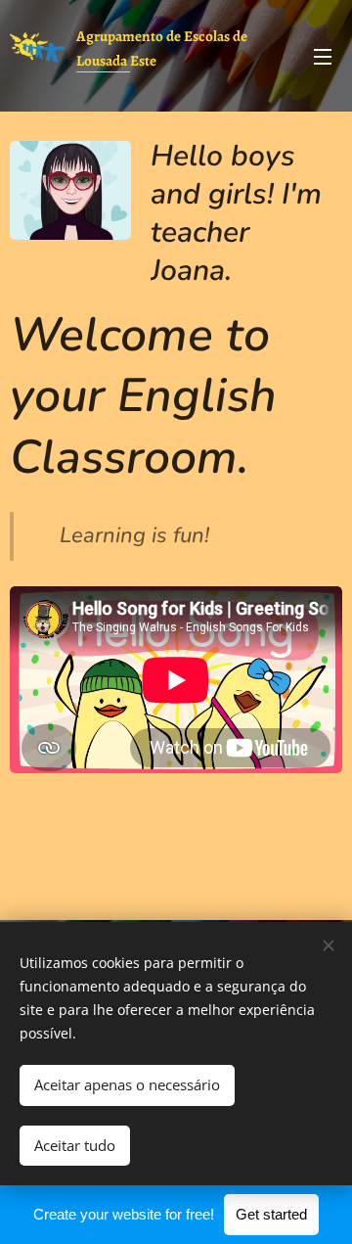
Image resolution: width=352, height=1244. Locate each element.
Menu (322, 55)
